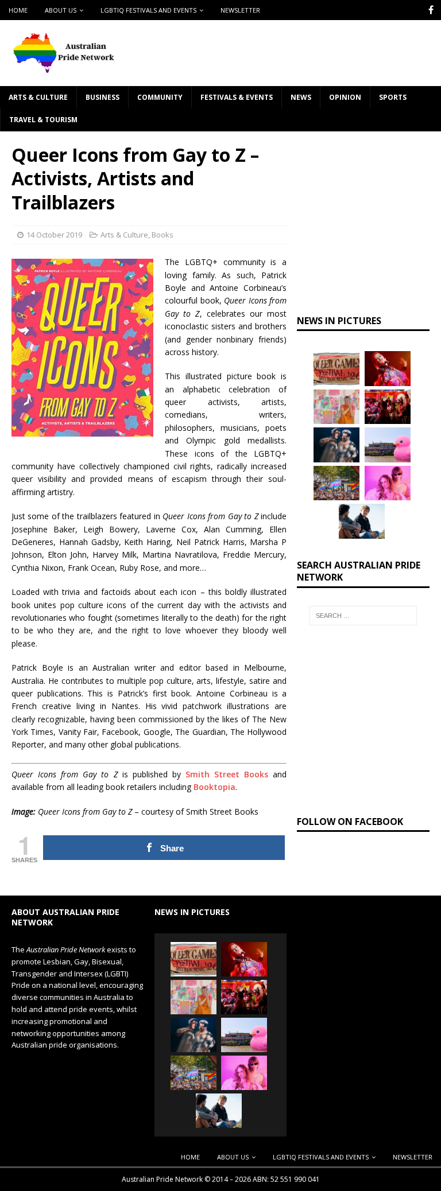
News (301, 97)
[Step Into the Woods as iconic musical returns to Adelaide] (336, 444)
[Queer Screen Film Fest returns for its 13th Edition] (362, 521)
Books (162, 234)
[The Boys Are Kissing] (388, 483)
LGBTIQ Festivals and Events (148, 10)
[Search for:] (363, 615)
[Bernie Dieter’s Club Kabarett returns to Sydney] (388, 368)
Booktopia (214, 786)
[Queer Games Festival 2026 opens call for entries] (336, 368)
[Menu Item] (431, 10)
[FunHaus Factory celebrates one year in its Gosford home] (388, 407)
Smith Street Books (226, 774)
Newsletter (240, 10)
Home (18, 10)
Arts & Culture (38, 97)
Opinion (345, 97)
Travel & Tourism (43, 119)
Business (102, 97)
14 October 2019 (54, 234)
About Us (60, 10)
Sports (393, 97)
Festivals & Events (236, 97)
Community (160, 97)
